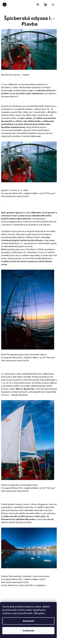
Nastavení (28, 621)
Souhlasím (28, 630)
